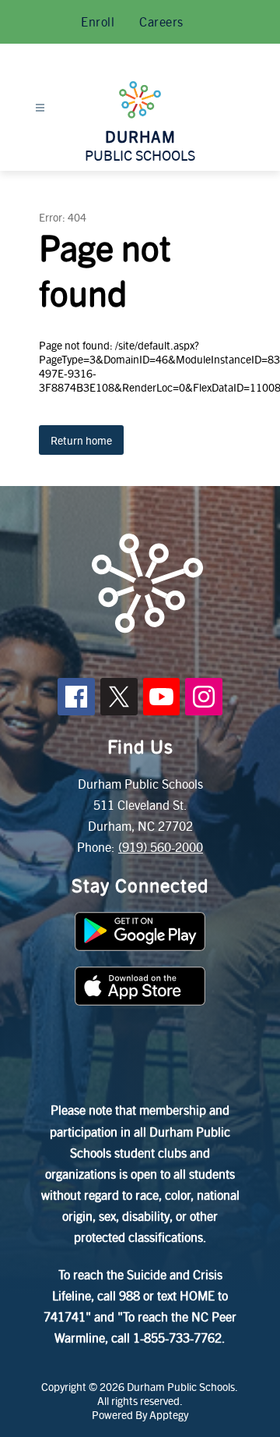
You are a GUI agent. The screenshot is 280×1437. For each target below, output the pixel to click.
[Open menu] (40, 108)
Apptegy (168, 1414)
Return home (81, 440)
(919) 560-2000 (160, 847)
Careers (161, 21)
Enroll (97, 21)
